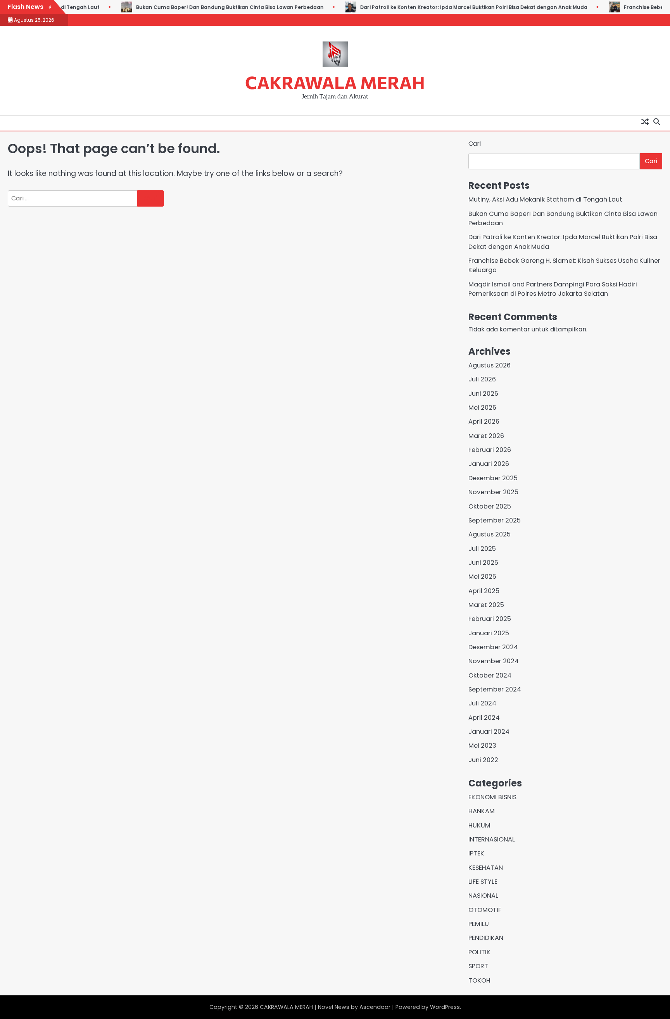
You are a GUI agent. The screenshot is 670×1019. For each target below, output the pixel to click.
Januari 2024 (488, 731)
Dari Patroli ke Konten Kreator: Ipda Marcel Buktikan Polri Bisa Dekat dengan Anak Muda (470, 7)
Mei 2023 (482, 745)
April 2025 (483, 590)
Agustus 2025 (489, 534)
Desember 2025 (493, 478)
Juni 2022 (483, 759)
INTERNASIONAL (491, 839)
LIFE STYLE (482, 881)
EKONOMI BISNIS (492, 797)
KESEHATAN (485, 867)
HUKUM (479, 825)
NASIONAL (483, 895)
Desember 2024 (493, 647)
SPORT (478, 966)
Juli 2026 (482, 379)
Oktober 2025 (489, 506)
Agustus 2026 (489, 365)
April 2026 (483, 421)
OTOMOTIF (484, 909)
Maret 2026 (486, 435)
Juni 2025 (483, 562)
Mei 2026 (482, 407)
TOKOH (479, 980)
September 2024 (494, 689)
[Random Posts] (645, 121)
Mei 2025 (482, 576)
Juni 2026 (483, 393)
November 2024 (493, 661)
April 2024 (484, 717)
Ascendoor (374, 1007)
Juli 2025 (482, 548)
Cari (474, 143)
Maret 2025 (486, 604)
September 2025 (494, 520)
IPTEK (476, 853)
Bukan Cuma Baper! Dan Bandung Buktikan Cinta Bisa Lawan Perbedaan (226, 7)
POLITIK (479, 952)
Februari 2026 (489, 449)
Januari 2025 (488, 633)
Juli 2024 (482, 703)
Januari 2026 (488, 463)
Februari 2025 (489, 618)
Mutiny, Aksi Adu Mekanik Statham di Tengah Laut (545, 199)
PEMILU (478, 923)
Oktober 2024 (489, 675)
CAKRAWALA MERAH (335, 82)
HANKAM (481, 811)
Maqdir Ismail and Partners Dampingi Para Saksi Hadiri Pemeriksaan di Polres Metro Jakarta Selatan (552, 289)
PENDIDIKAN (485, 937)
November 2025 (493, 492)
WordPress (445, 1007)
